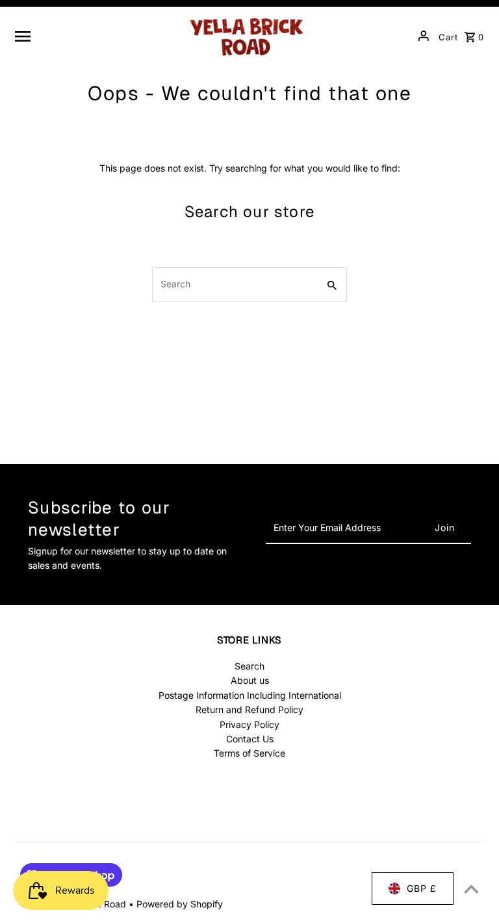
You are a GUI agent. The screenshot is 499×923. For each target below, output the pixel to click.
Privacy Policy (249, 724)
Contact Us (250, 738)
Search (249, 665)
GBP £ (422, 888)
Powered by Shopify (179, 903)
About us (250, 680)
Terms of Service (249, 753)
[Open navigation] (95, 36)
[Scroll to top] (471, 889)
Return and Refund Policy (249, 709)
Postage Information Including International (250, 695)
